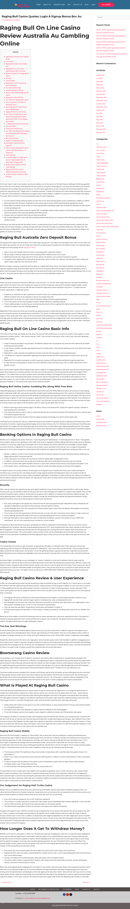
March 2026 (100, 88)
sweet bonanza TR (102, 369)
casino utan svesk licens (104, 223)
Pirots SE (99, 312)
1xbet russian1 (101, 176)
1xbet (98, 157)
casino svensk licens (103, 217)
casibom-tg (100, 201)
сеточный (99, 395)
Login (93, 5)
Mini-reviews (100, 249)
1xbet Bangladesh (102, 163)
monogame (100, 271)
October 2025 (100, 104)
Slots (98, 347)
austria (98, 185)
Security (8, 78)
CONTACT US (77, 5)
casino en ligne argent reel (105, 211)
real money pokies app (103, 325)
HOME (38, 5)
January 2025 (100, 132)
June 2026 (99, 81)
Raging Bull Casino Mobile (14, 97)
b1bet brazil (100, 188)
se (97, 341)
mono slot (99, 258)
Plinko (98, 315)
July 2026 (99, 78)
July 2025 (99, 113)
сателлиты (100, 392)
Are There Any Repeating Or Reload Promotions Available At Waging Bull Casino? (17, 133)
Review (98, 331)
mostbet (99, 277)
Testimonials (67, 889)
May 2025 (99, 120)
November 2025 (101, 101)
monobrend (100, 268)
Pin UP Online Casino (103, 306)
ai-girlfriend (100, 182)
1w (97, 144)
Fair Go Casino (101, 233)
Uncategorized (7, 20)
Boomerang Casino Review (14, 90)
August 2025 (100, 110)
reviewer (99, 338)
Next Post (87, 882)
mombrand (100, 252)
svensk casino (101, 360)
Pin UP (98, 303)
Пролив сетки (101, 388)
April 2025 (99, 123)
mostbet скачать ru (102, 293)
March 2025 (100, 126)
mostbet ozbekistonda (103, 284)
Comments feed (101, 422)
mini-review (100, 246)
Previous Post (5, 882)
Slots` (98, 350)
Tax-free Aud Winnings (13, 88)
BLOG (87, 5)
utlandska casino (102, 376)
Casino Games (10, 81)
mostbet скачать (102, 290)
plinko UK (99, 319)
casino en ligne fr (102, 214)
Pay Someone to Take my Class (49, 889)
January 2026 (100, 94)
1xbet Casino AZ (101, 166)
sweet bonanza (101, 363)
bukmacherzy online (103, 198)
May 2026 (99, 85)
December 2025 (101, 97)
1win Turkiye (100, 150)
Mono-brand (100, 261)
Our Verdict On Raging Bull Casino (17, 100)
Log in (98, 416)
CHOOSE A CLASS (59, 5)
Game (98, 236)
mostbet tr (99, 287)
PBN (97, 300)
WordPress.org (101, 425)
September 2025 (101, 107)
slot (97, 344)
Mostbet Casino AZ (102, 280)
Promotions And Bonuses (14, 129)
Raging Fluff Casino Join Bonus (16, 112)
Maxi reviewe (100, 242)
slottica (98, 353)
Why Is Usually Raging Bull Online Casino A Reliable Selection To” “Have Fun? (17, 150)
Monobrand (100, 265)
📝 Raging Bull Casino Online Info (17, 124)
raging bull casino (30, 247)
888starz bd (100, 179)
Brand (98, 195)
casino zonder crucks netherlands (107, 226)
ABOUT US (47, 5)
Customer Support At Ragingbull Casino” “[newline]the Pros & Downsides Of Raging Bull (16, 159)
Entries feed (100, 419)
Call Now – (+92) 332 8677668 (25, 893)
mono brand (100, 255)
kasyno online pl (101, 239)
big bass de (100, 192)
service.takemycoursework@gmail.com (37, 898)
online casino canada (103, 296)
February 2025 (101, 129)
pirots (98, 309)
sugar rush (100, 357)
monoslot (99, 274)
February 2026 (101, 91)
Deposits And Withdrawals (14, 141)
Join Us (32, 889)
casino (98, 204)
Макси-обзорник (102, 382)
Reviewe (99, 334)
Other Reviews (10, 155)
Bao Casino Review (12, 138)
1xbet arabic (100, 160)
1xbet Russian (101, 172)
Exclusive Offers (11, 126)
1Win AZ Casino (101, 147)
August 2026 (100, 75)
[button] (106, 5)
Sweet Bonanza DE (102, 366)
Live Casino (9, 61)
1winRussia (100, 153)
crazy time (99, 230)
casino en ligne (101, 207)
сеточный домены (103, 401)
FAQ (69, 5)
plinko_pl (99, 322)
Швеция (99, 404)
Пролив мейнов (101, 385)
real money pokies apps (104, 328)
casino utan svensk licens (104, 220)
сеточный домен (102, 398)
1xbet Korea (100, 169)
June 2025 (99, 116)
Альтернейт (100, 379)
